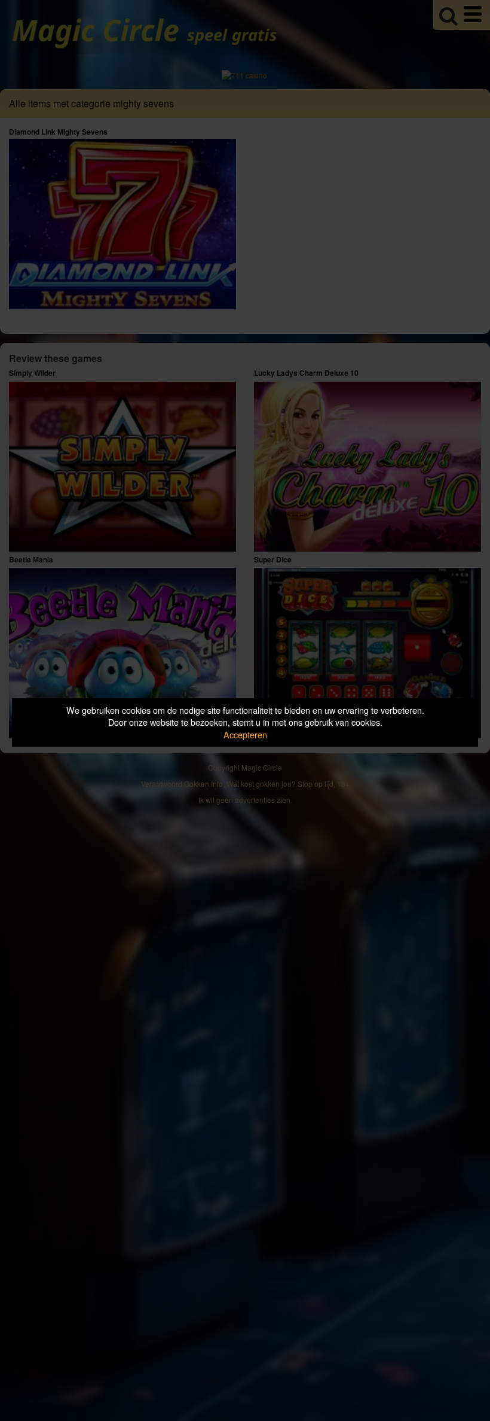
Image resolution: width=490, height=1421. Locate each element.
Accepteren (245, 734)
